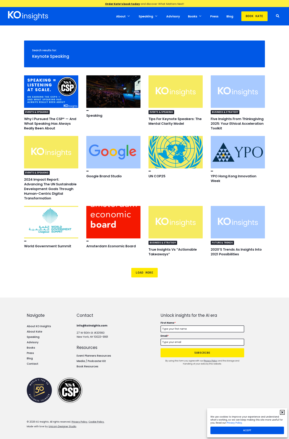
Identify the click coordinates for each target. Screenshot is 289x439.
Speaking (146, 16)
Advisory (173, 16)
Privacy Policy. (80, 421)
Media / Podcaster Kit (91, 361)
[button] (282, 412)
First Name (168, 322)
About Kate (34, 332)
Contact (32, 364)
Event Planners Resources (94, 356)
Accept (247, 430)
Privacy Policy (234, 422)
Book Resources (87, 366)
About (121, 16)
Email (165, 336)
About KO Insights (39, 326)
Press (214, 16)
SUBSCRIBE (202, 352)
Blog (229, 16)
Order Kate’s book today (122, 4)
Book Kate (254, 16)
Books (192, 16)
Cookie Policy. (96, 421)
